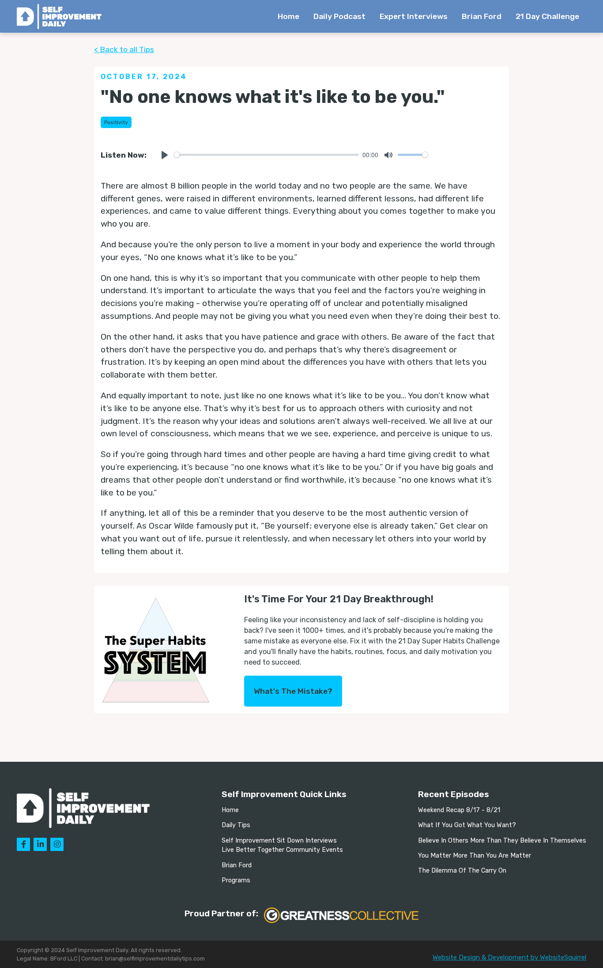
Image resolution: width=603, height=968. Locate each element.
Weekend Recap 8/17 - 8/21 (459, 810)
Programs (236, 880)
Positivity (116, 122)
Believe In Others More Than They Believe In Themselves (502, 840)
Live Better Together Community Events (282, 850)
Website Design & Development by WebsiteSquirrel (509, 957)
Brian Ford (481, 16)
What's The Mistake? (293, 691)
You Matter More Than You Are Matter (474, 855)
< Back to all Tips (124, 49)
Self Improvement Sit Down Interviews (279, 840)
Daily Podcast (339, 16)
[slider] (266, 155)
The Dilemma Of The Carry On (462, 870)
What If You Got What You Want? (467, 825)
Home (288, 16)
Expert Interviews (414, 16)
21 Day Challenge (547, 16)
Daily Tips (236, 825)
